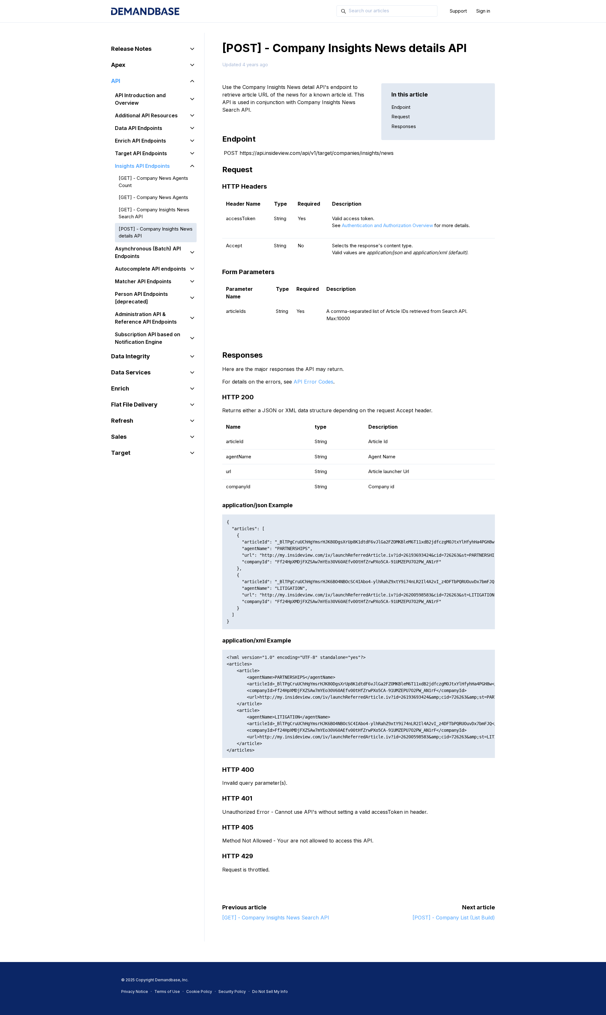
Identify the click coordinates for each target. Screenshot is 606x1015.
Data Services (131, 372)
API (115, 81)
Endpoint (400, 107)
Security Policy (232, 991)
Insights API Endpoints (142, 166)
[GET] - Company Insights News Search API (275, 917)
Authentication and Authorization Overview (387, 225)
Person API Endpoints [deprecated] (141, 298)
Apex (118, 65)
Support (458, 11)
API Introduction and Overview (140, 99)
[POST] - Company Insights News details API (156, 232)
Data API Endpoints (138, 128)
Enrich (120, 388)
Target (120, 452)
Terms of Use (167, 991)
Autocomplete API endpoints (150, 269)
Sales (119, 436)
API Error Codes (313, 381)
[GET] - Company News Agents (153, 197)
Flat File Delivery (134, 404)
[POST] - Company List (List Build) (454, 917)
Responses (403, 126)
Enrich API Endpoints (140, 141)
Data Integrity (130, 356)
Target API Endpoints (141, 153)
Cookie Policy (199, 991)
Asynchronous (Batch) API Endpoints (148, 252)
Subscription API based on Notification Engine (147, 338)
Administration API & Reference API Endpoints (146, 318)
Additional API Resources (146, 115)
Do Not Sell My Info (270, 991)
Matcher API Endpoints (143, 281)
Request (400, 117)
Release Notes (131, 48)
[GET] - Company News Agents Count (153, 181)
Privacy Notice (134, 991)
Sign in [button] (483, 11)
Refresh (122, 420)
